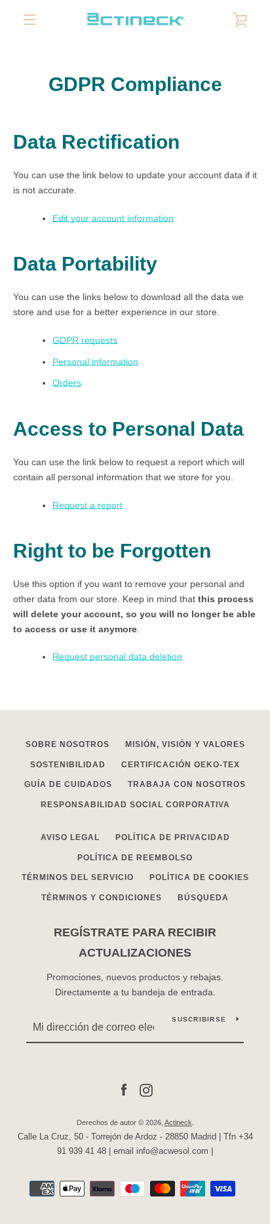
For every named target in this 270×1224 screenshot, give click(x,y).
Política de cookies (199, 877)
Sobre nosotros (67, 744)
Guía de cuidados (68, 784)
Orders (66, 382)
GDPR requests (84, 340)
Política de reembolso (135, 857)
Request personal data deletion (117, 656)
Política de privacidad (172, 837)
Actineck (178, 1122)
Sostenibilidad (68, 764)
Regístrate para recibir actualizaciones (135, 942)
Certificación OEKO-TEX (180, 764)
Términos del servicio (78, 877)
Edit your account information (113, 218)
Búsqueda (203, 897)
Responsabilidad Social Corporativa (135, 804)
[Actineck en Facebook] (123, 1089)
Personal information (95, 361)
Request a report (87, 505)
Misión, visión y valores (185, 744)
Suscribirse (199, 1019)
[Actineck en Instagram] (146, 1089)
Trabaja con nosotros (187, 784)
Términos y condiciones (101, 897)
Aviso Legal (70, 837)
